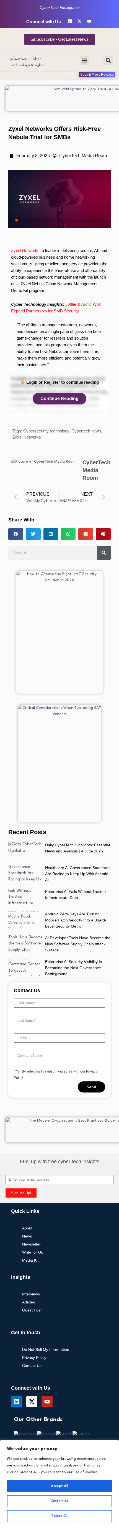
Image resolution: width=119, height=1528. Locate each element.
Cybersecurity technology (46, 431)
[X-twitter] (79, 21)
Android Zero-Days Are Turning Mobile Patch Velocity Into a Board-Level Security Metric (75, 920)
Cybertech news (86, 431)
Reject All (59, 1516)
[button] (84, 60)
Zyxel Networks (25, 250)
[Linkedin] (69, 21)
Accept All (59, 1486)
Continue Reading (59, 398)
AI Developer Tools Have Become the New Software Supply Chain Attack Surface (77, 944)
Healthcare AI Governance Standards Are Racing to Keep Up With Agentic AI (77, 873)
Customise (59, 1501)
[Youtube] (89, 21)
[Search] (104, 553)
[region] (59, 1484)
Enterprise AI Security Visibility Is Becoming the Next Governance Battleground (73, 967)
